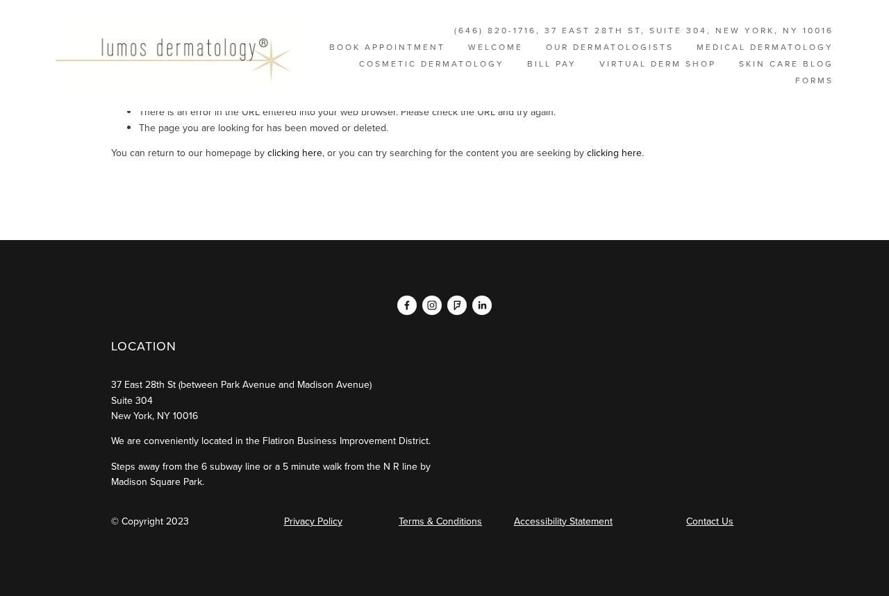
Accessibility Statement (563, 521)
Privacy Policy (313, 521)
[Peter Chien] (407, 305)
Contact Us (709, 521)
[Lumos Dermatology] (457, 305)
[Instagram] (432, 305)
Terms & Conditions (440, 521)
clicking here (294, 153)
